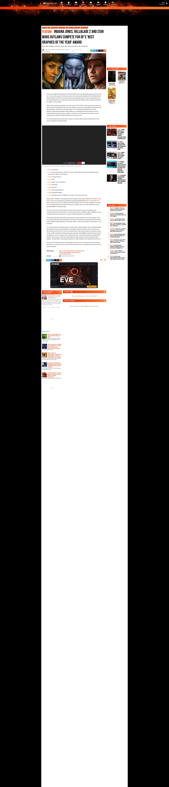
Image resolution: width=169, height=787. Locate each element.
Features (44, 27)
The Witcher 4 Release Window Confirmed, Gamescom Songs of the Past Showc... (117, 209)
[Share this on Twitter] (99, 51)
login (86, 306)
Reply (59, 307)
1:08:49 (50, 195)
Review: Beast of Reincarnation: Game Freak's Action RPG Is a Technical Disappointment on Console (54, 355)
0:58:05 (50, 192)
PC (66, 27)
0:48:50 (50, 187)
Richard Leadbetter (50, 49)
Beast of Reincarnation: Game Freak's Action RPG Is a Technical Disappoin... (118, 236)
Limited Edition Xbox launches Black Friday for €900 (117, 219)
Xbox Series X (54, 27)
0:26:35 (50, 179)
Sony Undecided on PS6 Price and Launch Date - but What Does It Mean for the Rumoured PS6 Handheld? (55, 346)
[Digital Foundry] (50, 3)
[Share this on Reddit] (105, 51)
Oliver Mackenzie (46, 51)
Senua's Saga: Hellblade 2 (84, 198)
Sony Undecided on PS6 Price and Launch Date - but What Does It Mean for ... (118, 225)
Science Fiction (84, 27)
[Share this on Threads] (102, 51)
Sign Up (163, 4)
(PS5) (65, 254)
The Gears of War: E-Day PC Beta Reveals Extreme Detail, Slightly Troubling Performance (54, 374)
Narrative (71, 27)
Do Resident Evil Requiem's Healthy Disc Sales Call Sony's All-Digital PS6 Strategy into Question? (55, 365)
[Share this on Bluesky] (94, 51)
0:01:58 (50, 172)
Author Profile (47, 307)
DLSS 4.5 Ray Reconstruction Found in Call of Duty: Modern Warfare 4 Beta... (117, 258)
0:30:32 (50, 182)
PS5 (49, 27)
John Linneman (65, 49)
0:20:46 (50, 176)
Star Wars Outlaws (79, 105)
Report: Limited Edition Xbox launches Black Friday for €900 (54, 336)
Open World (77, 27)
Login (160, 4)
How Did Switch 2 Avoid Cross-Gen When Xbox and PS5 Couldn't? (118, 215)
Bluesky (54, 307)
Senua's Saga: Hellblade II (112, 84)
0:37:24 (50, 184)
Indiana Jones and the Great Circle (111, 101)
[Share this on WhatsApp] (91, 51)
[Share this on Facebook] (97, 51)
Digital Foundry (72, 163)
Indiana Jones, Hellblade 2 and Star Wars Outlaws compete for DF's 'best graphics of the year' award (73, 37)
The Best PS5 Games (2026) (67, 256)
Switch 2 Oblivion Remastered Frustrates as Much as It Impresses (117, 252)
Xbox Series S (61, 27)
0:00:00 (50, 169)
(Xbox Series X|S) (71, 251)
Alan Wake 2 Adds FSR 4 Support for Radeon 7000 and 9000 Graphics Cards (117, 241)
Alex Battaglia (58, 49)
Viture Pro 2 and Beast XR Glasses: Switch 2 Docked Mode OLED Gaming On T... (118, 230)
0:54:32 (50, 190)
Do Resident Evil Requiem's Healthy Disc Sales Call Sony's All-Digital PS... (117, 247)
